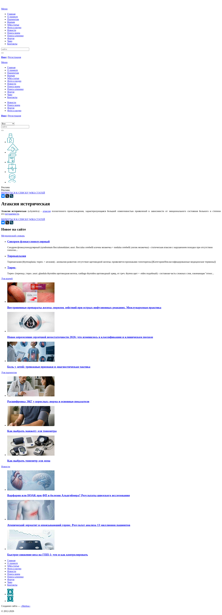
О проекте (12, 16)
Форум (10, 38)
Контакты (12, 44)
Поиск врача (13, 33)
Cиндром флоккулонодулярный (28, 241)
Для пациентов (9, 372)
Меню (4, 9)
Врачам (11, 22)
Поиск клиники (15, 35)
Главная (11, 14)
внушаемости (12, 214)
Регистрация (14, 57)
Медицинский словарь (13, 235)
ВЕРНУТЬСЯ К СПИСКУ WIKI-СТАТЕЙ (23, 192)
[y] (2, 52)
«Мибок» (25, 606)
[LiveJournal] (11, 196)
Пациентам (13, 19)
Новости (11, 30)
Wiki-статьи (13, 25)
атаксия (47, 211)
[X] (7, 196)
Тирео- (11, 267)
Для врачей (7, 278)
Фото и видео (14, 27)
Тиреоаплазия (16, 256)
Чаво (9, 41)
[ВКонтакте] (3, 196)
